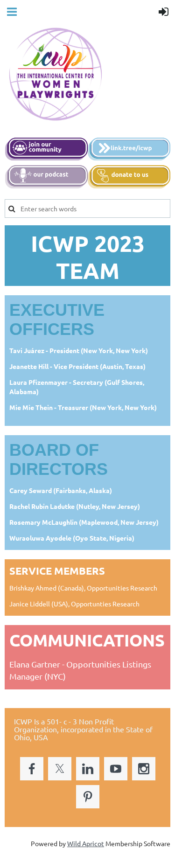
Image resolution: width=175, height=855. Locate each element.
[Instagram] (143, 768)
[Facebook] (31, 768)
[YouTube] (115, 768)
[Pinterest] (87, 796)
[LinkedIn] (87, 768)
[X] (59, 768)
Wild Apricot (85, 843)
